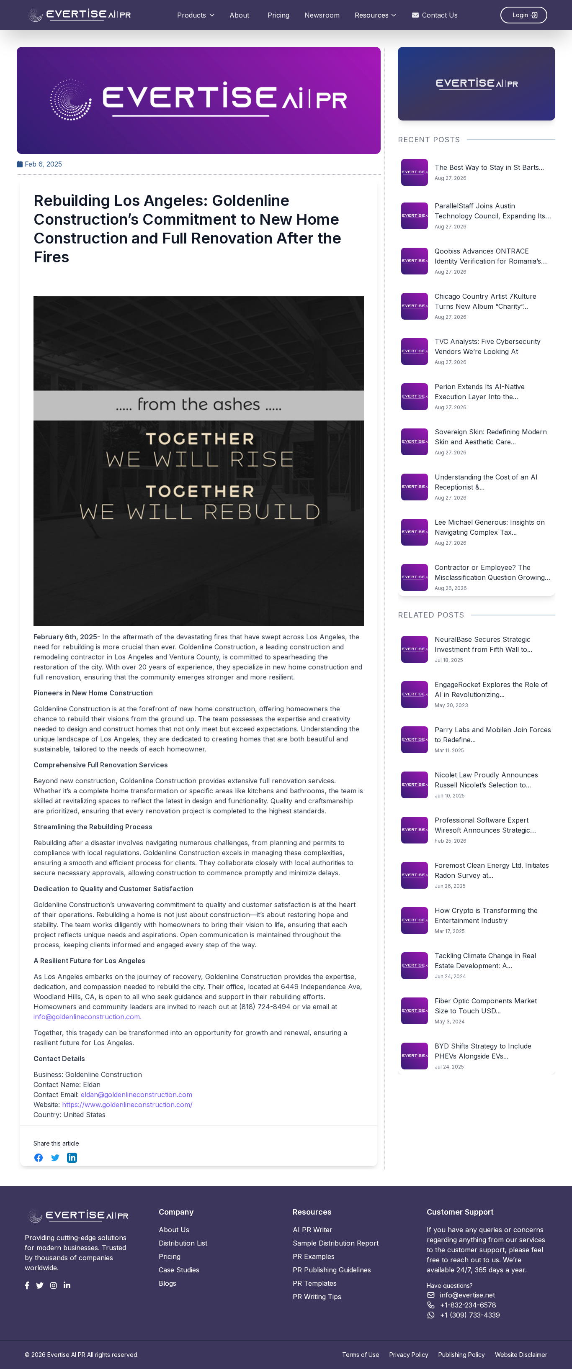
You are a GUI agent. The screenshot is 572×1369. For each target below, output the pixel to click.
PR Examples (314, 1256)
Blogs (167, 1283)
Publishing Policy (461, 1354)
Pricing (278, 15)
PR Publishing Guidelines (332, 1270)
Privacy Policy (408, 1354)
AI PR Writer (312, 1229)
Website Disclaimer (521, 1354)
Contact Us (440, 15)
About (239, 15)
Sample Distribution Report (336, 1243)
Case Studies (179, 1270)
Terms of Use (360, 1354)
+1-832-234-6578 (468, 1305)
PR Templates (315, 1283)
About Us (174, 1229)
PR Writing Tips (317, 1296)
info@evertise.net (467, 1295)
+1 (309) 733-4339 (470, 1315)
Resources (372, 15)
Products (191, 15)
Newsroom (322, 15)
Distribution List (183, 1243)
